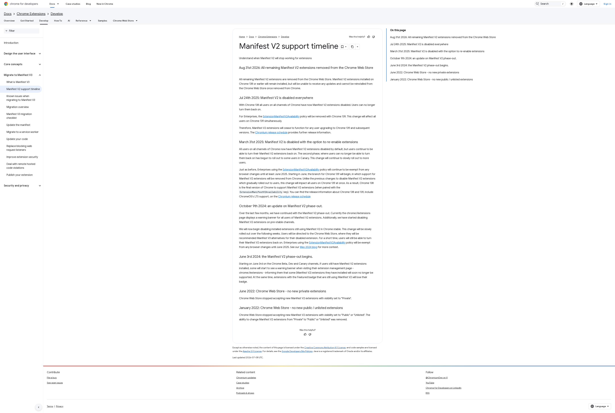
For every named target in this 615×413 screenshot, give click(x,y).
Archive (240, 387)
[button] (19, 53)
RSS (428, 393)
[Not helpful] (373, 36)
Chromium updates (246, 377)
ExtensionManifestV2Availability (281, 116)
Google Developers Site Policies (297, 351)
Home (242, 36)
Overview (9, 20)
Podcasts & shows (245, 393)
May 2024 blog (308, 247)
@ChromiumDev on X (437, 377)
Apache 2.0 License (252, 351)
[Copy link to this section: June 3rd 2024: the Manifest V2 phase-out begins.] (316, 257)
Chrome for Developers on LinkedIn (443, 387)
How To (58, 20)
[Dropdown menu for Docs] (59, 4)
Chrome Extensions (31, 14)
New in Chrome (105, 3)
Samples (102, 20)
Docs (52, 3)
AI (69, 20)
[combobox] (550, 4)
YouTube (430, 382)
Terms (50, 406)
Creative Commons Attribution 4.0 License (325, 347)
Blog (88, 3)
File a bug (52, 377)
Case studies (73, 3)
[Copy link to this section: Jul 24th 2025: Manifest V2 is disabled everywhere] (316, 98)
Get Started (26, 20)
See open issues (55, 382)
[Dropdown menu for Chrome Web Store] (137, 21)
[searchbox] (21, 30)
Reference (81, 20)
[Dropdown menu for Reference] (91, 21)
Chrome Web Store (123, 20)
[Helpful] (368, 36)
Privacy (59, 406)
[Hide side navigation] (38, 407)
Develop (57, 14)
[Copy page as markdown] (352, 46)
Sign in (607, 3)
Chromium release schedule (271, 132)
